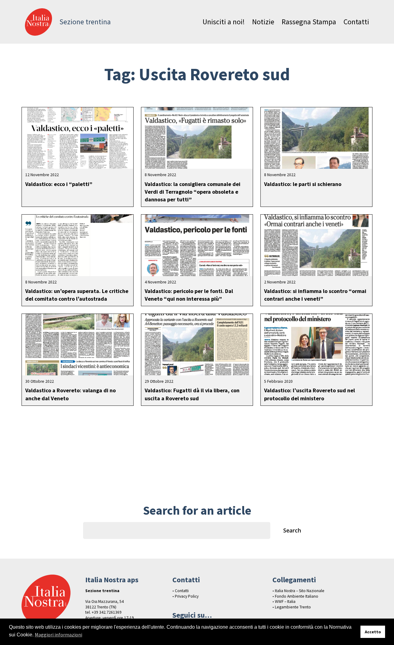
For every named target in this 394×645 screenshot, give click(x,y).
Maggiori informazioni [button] (58, 634)
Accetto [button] (373, 632)
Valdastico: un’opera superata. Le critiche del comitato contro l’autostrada (76, 294)
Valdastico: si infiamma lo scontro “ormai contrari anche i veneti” (315, 294)
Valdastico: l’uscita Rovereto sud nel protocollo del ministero (309, 394)
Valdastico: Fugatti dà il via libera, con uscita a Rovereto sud (192, 394)
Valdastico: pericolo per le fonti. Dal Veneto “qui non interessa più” (189, 294)
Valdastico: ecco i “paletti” (58, 184)
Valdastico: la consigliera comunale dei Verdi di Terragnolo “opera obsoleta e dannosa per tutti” (192, 191)
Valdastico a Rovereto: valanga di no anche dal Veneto (70, 394)
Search (292, 530)
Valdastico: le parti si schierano (302, 184)
